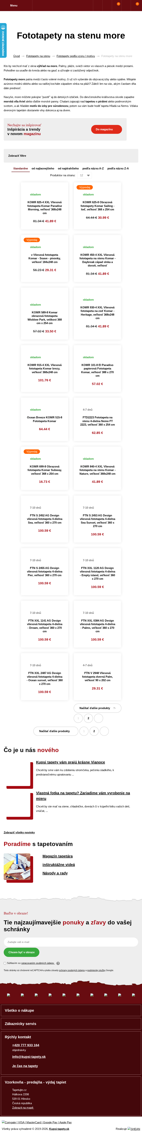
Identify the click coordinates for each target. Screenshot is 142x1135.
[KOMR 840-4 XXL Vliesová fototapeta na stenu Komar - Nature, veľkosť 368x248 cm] (97, 449)
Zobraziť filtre (17, 155)
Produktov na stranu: (62, 175)
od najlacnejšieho (43, 168)
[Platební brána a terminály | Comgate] (40, 1122)
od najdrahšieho (68, 168)
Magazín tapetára (58, 856)
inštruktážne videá (59, 865)
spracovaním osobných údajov (38, 963)
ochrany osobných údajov (72, 970)
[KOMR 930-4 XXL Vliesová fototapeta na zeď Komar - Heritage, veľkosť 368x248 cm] (97, 290)
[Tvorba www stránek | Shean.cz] (134, 1129)
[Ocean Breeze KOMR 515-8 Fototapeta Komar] (44, 400)
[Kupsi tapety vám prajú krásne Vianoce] (17, 785)
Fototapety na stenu (38, 56)
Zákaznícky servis (20, 1024)
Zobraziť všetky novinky (19, 832)
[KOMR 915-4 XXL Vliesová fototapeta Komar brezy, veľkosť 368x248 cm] (44, 347)
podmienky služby (96, 970)
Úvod (16, 56)
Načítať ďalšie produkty (95, 708)
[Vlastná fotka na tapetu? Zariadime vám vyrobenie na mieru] (17, 815)
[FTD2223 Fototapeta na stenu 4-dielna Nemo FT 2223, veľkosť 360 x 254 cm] (97, 400)
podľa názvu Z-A (118, 168)
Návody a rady (55, 873)
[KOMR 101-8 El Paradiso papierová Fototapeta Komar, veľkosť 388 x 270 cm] (97, 347)
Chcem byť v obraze (22, 952)
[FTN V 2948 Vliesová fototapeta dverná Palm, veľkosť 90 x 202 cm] (97, 655)
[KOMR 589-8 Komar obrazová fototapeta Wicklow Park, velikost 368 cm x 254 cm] (44, 292)
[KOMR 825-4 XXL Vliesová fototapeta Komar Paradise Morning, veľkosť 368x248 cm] (44, 184)
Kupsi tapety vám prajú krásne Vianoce (70, 762)
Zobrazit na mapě (23, 1107)
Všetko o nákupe (19, 1010)
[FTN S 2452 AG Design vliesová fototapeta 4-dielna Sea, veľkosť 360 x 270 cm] (44, 498)
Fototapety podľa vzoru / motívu (76, 56)
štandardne (20, 168)
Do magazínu (104, 129)
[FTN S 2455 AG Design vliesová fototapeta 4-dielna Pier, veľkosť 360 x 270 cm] (44, 550)
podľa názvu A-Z (93, 168)
